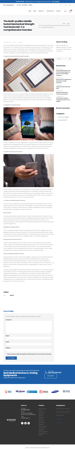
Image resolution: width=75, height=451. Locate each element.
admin (14, 42)
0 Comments (20, 42)
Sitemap (58, 419)
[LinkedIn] (70, 5)
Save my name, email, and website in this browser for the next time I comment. (29, 354)
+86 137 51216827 (28, 413)
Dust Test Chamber (43, 431)
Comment (9, 320)
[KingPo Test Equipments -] (7, 11)
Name (8, 336)
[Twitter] (25, 423)
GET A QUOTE (55, 1)
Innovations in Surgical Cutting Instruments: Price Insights (63, 99)
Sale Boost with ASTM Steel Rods (63, 87)
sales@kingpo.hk (25, 418)
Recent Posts (50, 11)
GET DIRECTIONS (25, 409)
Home (29, 11)
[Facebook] (60, 5)
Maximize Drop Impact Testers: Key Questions (62, 93)
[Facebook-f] (22, 423)
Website (8, 348)
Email (7, 342)
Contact (58, 11)
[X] (65, 5)
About (34, 11)
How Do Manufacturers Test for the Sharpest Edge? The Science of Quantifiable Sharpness (63, 73)
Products (41, 11)
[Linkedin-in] (28, 423)
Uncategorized (61, 120)
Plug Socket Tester (43, 426)
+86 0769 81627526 (30, 414)
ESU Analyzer (59, 422)
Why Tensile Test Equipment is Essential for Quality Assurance (63, 81)
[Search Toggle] (65, 11)
